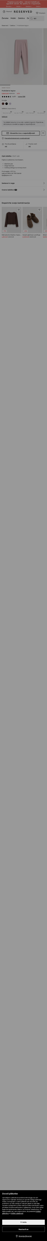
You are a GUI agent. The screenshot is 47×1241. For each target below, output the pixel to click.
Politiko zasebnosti (17, 1213)
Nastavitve (23, 1229)
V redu (23, 1222)
